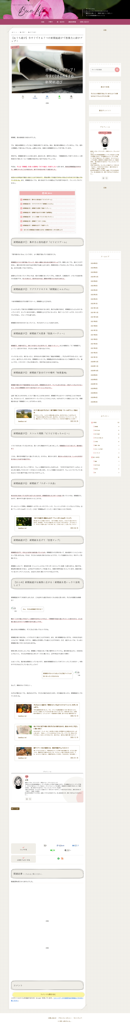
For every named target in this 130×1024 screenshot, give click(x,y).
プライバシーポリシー (65, 1018)
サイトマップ (78, 1018)
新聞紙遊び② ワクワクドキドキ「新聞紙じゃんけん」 (38, 203)
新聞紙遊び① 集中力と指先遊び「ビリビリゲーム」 (38, 199)
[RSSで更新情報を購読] (30, 799)
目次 (46, 193)
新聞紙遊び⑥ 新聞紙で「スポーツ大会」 (35, 221)
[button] (71, 97)
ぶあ (26, 780)
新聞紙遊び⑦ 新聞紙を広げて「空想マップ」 (36, 225)
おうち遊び (16, 808)
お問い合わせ (52, 1018)
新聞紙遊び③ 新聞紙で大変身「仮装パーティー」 (37, 208)
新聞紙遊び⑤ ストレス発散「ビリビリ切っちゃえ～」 (38, 216)
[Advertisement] (47, 117)
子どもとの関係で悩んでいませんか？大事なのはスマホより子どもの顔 (104, 95)
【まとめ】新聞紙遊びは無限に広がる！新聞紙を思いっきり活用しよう (43, 229)
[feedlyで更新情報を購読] (27, 799)
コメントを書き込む (48, 994)
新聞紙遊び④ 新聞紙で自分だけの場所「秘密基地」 (38, 212)
